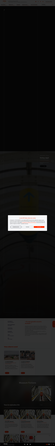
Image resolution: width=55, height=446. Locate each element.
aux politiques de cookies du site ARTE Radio (29, 222)
